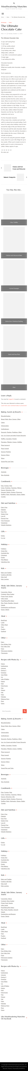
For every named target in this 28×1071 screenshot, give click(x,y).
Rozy (2, 701)
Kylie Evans (4, 686)
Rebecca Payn (5, 699)
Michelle (3, 697)
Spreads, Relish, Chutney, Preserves (11, 492)
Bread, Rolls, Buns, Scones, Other (11, 419)
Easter (3, 557)
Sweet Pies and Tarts (7, 461)
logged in (11, 399)
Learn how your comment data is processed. (14, 405)
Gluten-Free (4, 514)
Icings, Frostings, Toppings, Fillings (11, 488)
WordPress (22, 1068)
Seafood (3, 631)
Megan (3, 690)
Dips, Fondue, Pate (6, 486)
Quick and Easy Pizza (14, 354)
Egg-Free (4, 512)
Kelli (2, 684)
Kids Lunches (5, 579)
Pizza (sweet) (5, 448)
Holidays (3, 549)
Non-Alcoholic (5, 475)
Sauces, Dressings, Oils (8, 490)
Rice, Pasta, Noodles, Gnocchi (9, 603)
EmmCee (3, 673)
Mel (2, 692)
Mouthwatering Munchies (14, 6)
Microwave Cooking (6, 651)
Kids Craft (4, 577)
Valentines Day (5, 562)
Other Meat (4, 625)
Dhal (14, 387)
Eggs (2, 649)
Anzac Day (4, 551)
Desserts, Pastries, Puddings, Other (11, 432)
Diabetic (3, 510)
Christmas (4, 555)
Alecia (3, 664)
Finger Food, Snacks (7, 596)
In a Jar (3, 538)
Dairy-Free (4, 507)
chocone (3, 668)
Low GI (3, 516)
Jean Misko (4, 675)
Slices (2, 458)
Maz (2, 688)
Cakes (10, 22)
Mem (2, 33)
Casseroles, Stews (6, 592)
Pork (2, 627)
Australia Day (5, 553)
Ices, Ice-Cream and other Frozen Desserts (13, 435)
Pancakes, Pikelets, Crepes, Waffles (11, 442)
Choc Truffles (14, 222)
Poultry (3, 629)
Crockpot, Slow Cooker (7, 594)
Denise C (3, 670)
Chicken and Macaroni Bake (14, 255)
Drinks (3, 536)
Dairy (2, 642)
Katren (3, 681)
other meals (4, 598)
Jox (2, 677)
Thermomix (4, 653)
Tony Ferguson (5, 521)
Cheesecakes (5, 426)
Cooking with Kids (6, 575)
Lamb (2, 622)
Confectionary (5, 429)
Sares (2, 703)
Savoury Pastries (6, 452)
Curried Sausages (14, 288)
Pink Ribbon (4, 560)
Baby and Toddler (6, 573)
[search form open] (14, 3)
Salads (3, 605)
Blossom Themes (7, 1068)
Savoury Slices (5, 455)
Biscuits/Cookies (5, 416)
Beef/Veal (4, 620)
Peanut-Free (4, 518)
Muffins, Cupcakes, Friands (9, 439)
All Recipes (3, 22)
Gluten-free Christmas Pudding (14, 321)
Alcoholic (3, 472)
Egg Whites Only (6, 644)
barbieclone (4, 666)
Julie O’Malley (5, 679)
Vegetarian (4, 523)
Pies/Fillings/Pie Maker (7, 601)
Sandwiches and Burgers (8, 607)
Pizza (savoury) (5, 445)
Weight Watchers (6, 525)
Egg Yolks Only (5, 646)
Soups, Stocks (5, 610)
